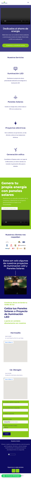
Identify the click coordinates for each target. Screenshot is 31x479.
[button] (3, 285)
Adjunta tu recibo (7, 419)
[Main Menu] (28, 2)
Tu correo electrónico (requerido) (11, 407)
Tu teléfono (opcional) (8, 413)
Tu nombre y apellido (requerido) (11, 402)
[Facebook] (13, 471)
